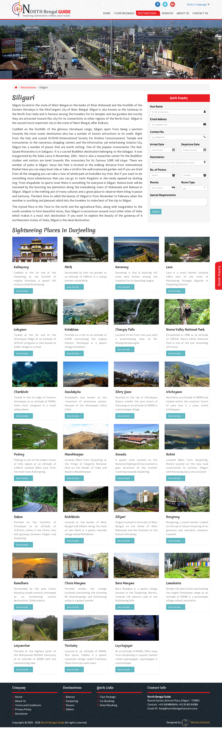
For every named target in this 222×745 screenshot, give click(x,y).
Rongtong (173, 517)
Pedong (19, 454)
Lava (169, 267)
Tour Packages (124, 13)
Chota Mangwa (75, 583)
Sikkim (70, 709)
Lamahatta (173, 583)
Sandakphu (73, 392)
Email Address (158, 119)
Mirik (68, 267)
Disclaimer (21, 713)
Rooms (154, 182)
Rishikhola (72, 517)
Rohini (170, 454)
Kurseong (122, 267)
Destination (157, 157)
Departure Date (190, 144)
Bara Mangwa (124, 583)
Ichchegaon (174, 392)
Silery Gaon (123, 392)
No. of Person (158, 169)
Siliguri (120, 517)
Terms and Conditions (28, 705)
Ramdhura (21, 583)
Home (106, 13)
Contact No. (157, 131)
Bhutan (70, 696)
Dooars (70, 705)
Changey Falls (125, 330)
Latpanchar (22, 646)
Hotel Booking (108, 705)
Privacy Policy (23, 709)
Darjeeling (72, 701)
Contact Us (200, 13)
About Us (183, 13)
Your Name (156, 106)
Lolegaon (20, 330)
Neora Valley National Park (185, 330)
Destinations (147, 13)
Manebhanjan (74, 454)
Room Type (188, 182)
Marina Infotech (200, 722)
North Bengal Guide (159, 696)
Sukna (18, 517)
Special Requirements (163, 195)
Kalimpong (21, 267)
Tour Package (108, 696)
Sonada (120, 454)
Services (167, 13)
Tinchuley (71, 646)
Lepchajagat (124, 646)
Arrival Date (157, 144)
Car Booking (107, 701)
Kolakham (72, 330)
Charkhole (21, 392)
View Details (23, 290)
